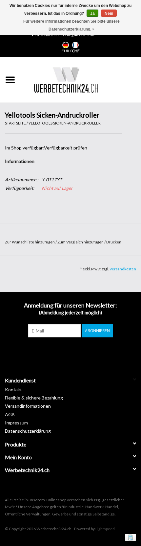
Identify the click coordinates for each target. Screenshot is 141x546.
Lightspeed (105, 528)
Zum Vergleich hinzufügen (80, 241)
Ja (92, 13)
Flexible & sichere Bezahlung (34, 397)
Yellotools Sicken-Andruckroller (65, 123)
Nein (109, 13)
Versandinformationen (28, 406)
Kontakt (13, 389)
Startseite (15, 123)
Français (75, 45)
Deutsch (65, 45)
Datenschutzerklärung (28, 431)
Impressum (16, 422)
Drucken (113, 241)
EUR (66, 50)
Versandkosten (123, 269)
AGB (10, 414)
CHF (76, 50)
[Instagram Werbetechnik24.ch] (76, 351)
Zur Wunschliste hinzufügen (30, 241)
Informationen (19, 161)
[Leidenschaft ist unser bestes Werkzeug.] (66, 80)
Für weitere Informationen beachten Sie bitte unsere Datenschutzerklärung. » (71, 25)
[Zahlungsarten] (129, 537)
